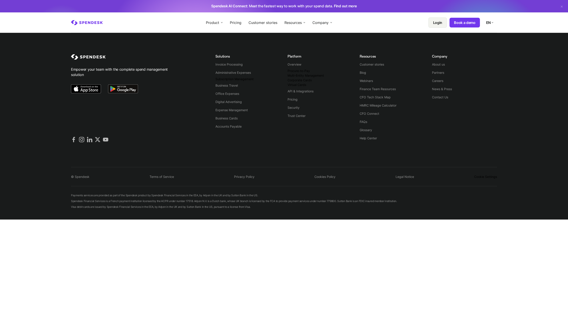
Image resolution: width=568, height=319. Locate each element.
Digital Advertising (228, 102)
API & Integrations (301, 91)
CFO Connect (369, 113)
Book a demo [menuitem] (464, 22)
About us (438, 64)
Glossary (366, 130)
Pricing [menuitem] (235, 22)
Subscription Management (234, 79)
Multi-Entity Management (306, 75)
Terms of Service (162, 177)
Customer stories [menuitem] (262, 22)
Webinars (366, 81)
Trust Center (297, 116)
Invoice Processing (229, 64)
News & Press (442, 89)
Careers (437, 81)
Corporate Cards (300, 80)
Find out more (345, 6)
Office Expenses (227, 93)
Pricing (293, 99)
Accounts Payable (228, 126)
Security (294, 107)
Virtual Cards (297, 85)
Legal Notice (405, 177)
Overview (294, 64)
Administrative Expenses (233, 72)
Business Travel (226, 85)
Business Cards (226, 118)
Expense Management (231, 110)
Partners (438, 72)
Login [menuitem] (437, 22)
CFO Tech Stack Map (375, 97)
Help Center (368, 138)
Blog (363, 72)
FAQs (363, 122)
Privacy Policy (244, 177)
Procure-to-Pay (299, 71)
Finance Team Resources (378, 89)
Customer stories (372, 64)
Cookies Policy (324, 177)
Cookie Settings (485, 177)
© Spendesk (80, 177)
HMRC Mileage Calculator (378, 105)
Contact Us (440, 97)
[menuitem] (87, 23)
